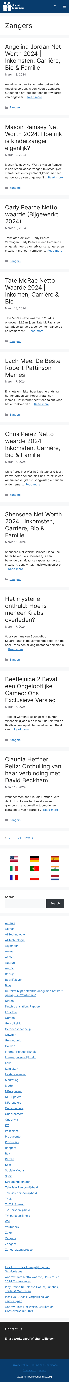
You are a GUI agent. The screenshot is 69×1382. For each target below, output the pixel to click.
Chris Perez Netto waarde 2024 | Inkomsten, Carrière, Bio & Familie (32, 444)
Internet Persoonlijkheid (21, 1051)
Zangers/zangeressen (19, 1249)
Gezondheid (13, 1040)
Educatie (11, 1012)
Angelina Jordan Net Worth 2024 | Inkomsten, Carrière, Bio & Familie (33, 57)
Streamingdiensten (17, 1181)
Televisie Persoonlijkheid (21, 1187)
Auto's (9, 968)
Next (28, 838)
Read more (34, 97)
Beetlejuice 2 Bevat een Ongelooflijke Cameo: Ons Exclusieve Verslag (31, 689)
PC (7, 1125)
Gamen (10, 1017)
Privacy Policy (20, 1365)
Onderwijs (12, 1119)
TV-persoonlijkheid (17, 1215)
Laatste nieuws (15, 1074)
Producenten (13, 1136)
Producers (12, 1142)
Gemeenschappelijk (18, 1029)
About (42, 1370)
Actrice (9, 928)
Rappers (10, 1148)
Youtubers (12, 1227)
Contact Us (29, 1370)
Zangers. (11, 1244)
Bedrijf (9, 974)
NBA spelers (13, 1091)
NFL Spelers (13, 1097)
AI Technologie (15, 934)
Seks (8, 1164)
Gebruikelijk (13, 1023)
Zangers (15, 107)
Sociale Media (14, 1170)
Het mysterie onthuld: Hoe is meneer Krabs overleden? (26, 609)
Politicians (12, 1131)
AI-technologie (15, 940)
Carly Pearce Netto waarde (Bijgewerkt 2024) (31, 214)
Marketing (11, 1080)
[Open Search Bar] (55, 6)
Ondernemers (14, 1108)
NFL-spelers (13, 1102)
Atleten (10, 957)
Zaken (9, 1232)
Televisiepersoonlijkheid (21, 1193)
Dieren (9, 1000)
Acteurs (10, 923)
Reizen (9, 1159)
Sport (8, 1176)
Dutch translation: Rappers (23, 1006)
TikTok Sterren (14, 1204)
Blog (8, 985)
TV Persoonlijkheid (17, 1210)
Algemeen (12, 945)
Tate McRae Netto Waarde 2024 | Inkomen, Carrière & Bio (32, 291)
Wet (7, 1221)
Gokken (10, 1046)
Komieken (11, 1068)
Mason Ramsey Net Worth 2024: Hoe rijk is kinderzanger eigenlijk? (33, 137)
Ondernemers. (14, 1114)
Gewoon (10, 1034)
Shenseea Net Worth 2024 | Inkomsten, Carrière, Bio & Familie (33, 525)
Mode (9, 1085)
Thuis (8, 1198)
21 (20, 838)
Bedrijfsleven (13, 979)
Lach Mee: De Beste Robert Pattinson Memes (32, 367)
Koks (8, 1063)
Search (9, 897)
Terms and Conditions (44, 1365)
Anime (9, 951)
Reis (8, 1153)
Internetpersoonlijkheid (20, 1057)
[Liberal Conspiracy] (13, 6)
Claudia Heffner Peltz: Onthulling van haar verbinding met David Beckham (33, 770)
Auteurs (10, 962)
